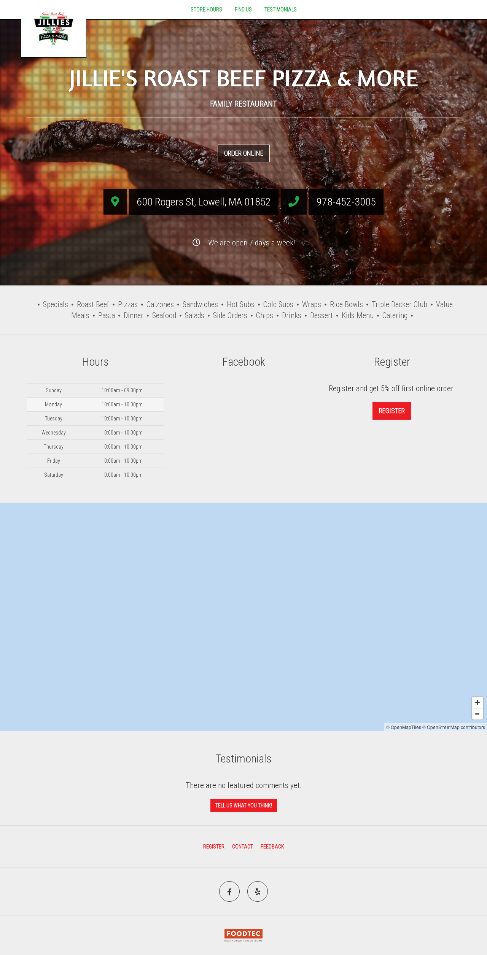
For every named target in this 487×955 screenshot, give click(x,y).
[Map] (243, 617)
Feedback (272, 847)
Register (213, 847)
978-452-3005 (346, 202)
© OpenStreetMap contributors (453, 727)
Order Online (243, 153)
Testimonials (280, 9)
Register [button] (392, 411)
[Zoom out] (477, 713)
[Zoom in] (477, 702)
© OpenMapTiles (403, 727)
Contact (242, 847)
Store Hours (206, 9)
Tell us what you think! (243, 805)
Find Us (243, 9)
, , (204, 202)
